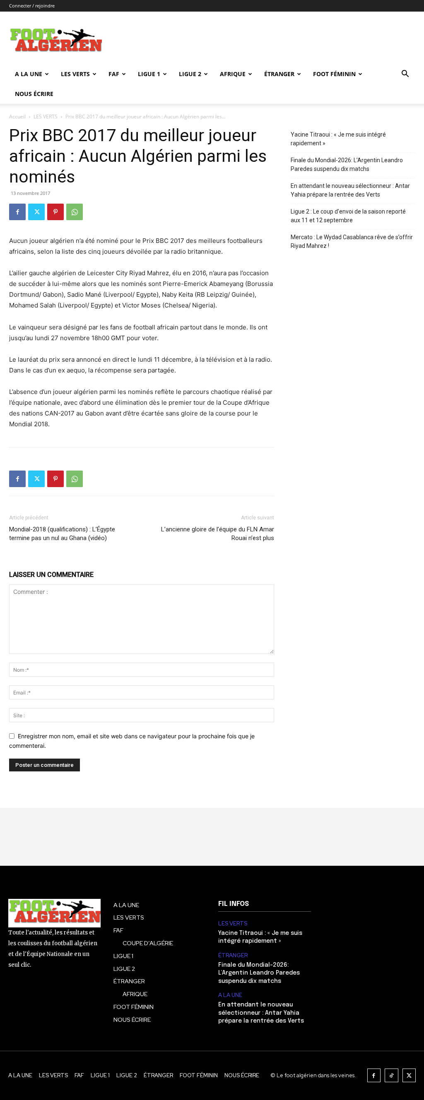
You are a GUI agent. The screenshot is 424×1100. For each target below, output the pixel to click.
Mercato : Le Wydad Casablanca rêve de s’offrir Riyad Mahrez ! (352, 241)
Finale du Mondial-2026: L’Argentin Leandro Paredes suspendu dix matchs (347, 164)
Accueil (17, 116)
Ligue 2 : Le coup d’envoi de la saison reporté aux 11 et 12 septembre (348, 215)
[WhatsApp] (74, 212)
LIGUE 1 (149, 74)
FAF (113, 74)
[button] (405, 75)
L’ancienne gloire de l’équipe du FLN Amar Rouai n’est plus (217, 534)
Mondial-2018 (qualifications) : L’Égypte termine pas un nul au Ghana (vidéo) (62, 534)
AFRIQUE (233, 74)
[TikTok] (391, 1075)
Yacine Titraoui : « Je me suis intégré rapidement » (338, 139)
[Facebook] (17, 212)
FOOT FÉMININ (334, 74)
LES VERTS (75, 74)
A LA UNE (230, 995)
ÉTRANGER (279, 74)
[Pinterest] (55, 212)
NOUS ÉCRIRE (34, 94)
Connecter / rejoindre (32, 5)
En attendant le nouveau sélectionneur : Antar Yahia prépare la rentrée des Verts (350, 190)
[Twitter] (36, 212)
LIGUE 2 (190, 74)
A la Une (28, 74)
